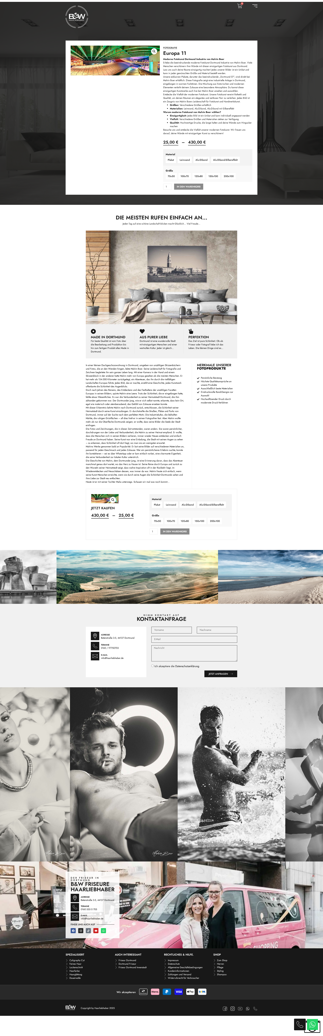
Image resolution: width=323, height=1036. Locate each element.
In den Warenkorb (189, 186)
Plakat (171, 160)
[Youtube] (95, 930)
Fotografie (170, 47)
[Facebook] (73, 930)
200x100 (229, 176)
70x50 (171, 176)
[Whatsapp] (103, 930)
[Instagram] (80, 930)
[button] (154, 51)
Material (170, 154)
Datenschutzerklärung (187, 666)
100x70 (185, 176)
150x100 (213, 176)
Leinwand (185, 160)
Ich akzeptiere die (176, 666)
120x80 (198, 176)
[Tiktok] (88, 930)
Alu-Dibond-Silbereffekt (225, 160)
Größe (169, 170)
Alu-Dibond (201, 160)
